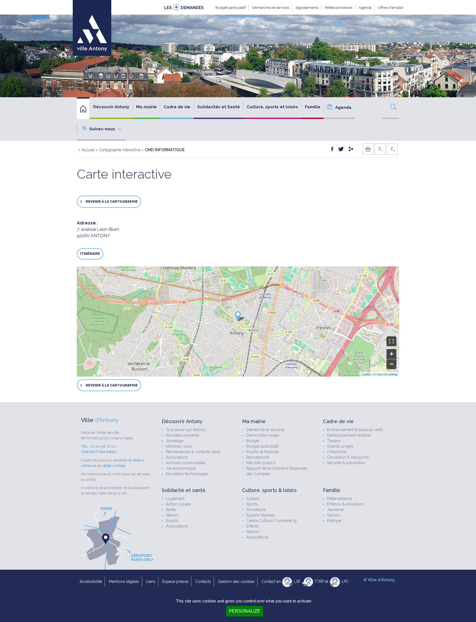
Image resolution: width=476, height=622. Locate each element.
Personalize (244, 611)
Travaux (333, 441)
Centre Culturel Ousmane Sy (271, 520)
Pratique (334, 520)
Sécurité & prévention (346, 463)
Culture (252, 498)
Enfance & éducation (345, 504)
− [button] (391, 364)
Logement (175, 498)
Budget (252, 441)
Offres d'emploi (390, 8)
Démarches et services (270, 8)
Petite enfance (339, 498)
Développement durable (349, 435)
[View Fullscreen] (391, 341)
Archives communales (185, 463)
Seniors (252, 531)
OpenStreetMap (387, 374)
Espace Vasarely (260, 515)
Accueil (88, 149)
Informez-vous (179, 446)
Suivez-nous (102, 128)
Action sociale (178, 504)
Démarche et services (265, 430)
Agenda (365, 8)
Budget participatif (230, 8)
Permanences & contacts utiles (193, 452)
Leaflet (366, 374)
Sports (252, 504)
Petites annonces (338, 8)
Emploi (172, 520)
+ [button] (391, 353)
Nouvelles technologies (187, 474)
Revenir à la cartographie (111, 202)
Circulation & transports (348, 457)
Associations (177, 457)
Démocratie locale (262, 435)
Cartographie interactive (119, 149)
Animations (256, 509)
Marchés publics (261, 463)
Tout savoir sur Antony (185, 430)
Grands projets (340, 446)
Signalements (307, 8)
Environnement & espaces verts (355, 430)
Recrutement (257, 457)
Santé (170, 509)
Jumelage (174, 441)
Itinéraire (90, 254)
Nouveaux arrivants (182, 435)
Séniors (172, 515)
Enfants (252, 526)
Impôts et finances (262, 452)
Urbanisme (336, 452)
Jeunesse (335, 509)
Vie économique (181, 468)
